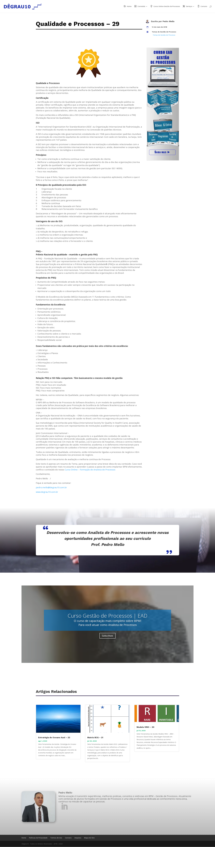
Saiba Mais (107, 635)
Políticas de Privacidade (38, 838)
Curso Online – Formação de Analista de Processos (90, 469)
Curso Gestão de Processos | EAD (107, 615)
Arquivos (77, 838)
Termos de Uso (56, 838)
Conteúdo (141, 6)
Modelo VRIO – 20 (145, 727)
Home (129, 6)
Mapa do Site (89, 838)
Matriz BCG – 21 (95, 737)
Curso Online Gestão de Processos (167, 6)
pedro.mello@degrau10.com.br (51, 487)
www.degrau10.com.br (47, 491)
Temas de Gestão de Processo (164, 32)
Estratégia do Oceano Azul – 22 (54, 737)
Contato (204, 6)
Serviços (189, 6)
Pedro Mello (168, 21)
